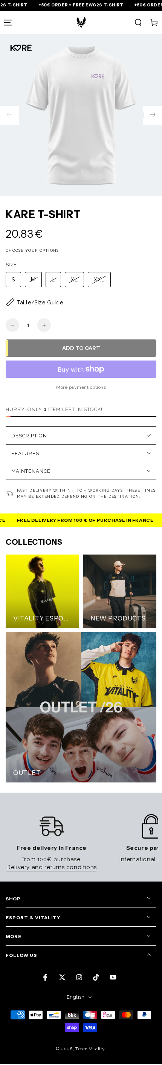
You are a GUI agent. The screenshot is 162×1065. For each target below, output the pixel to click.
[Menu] (8, 22)
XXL (99, 280)
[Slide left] (9, 115)
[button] (138, 22)
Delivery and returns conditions (51, 867)
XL (74, 280)
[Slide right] (152, 115)
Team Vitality (90, 1048)
